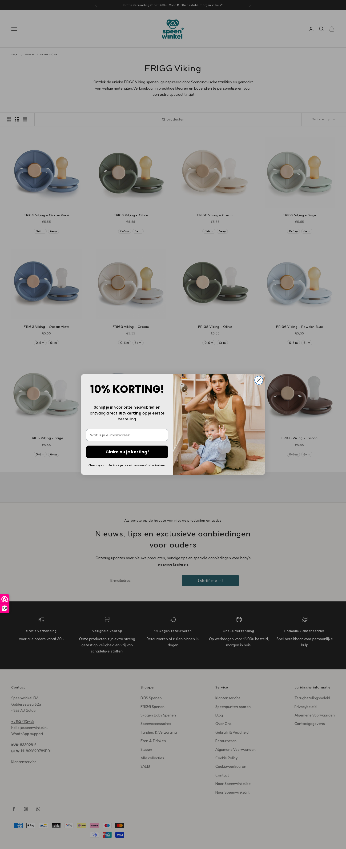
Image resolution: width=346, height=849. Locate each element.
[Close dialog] (259, 380)
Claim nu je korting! (127, 452)
